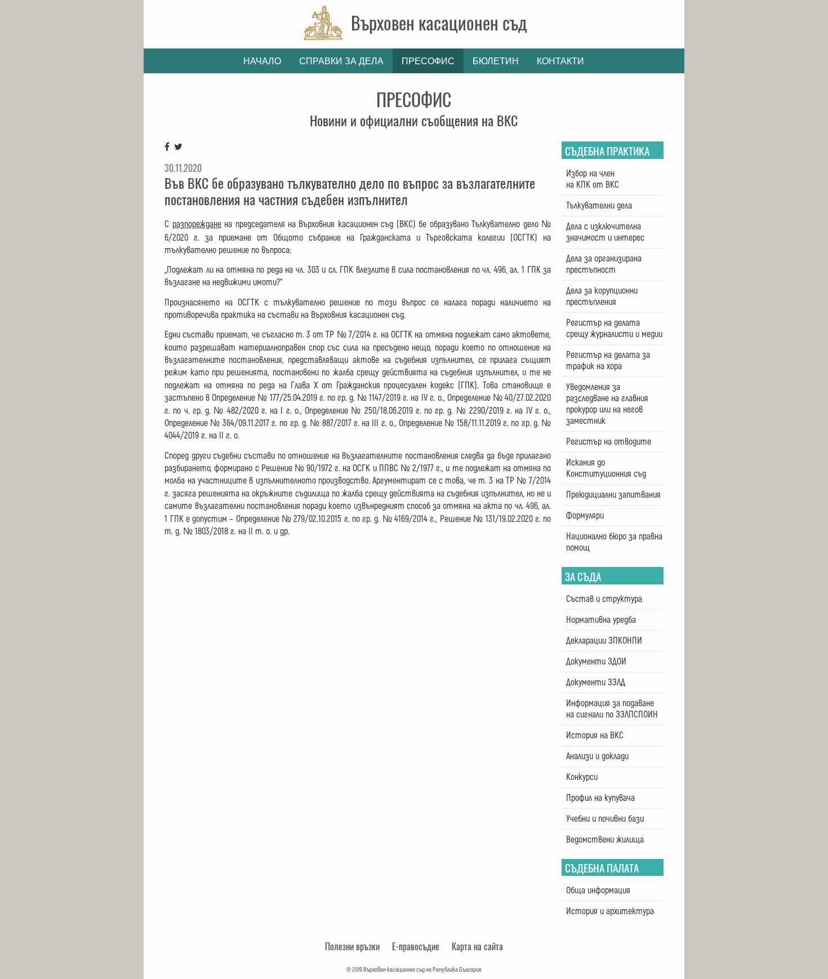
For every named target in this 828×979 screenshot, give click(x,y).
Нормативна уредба (601, 620)
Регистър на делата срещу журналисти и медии (614, 328)
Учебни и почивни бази (605, 819)
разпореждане (196, 224)
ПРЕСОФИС (428, 61)
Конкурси (582, 777)
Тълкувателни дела (599, 205)
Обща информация (598, 890)
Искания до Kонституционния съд (606, 468)
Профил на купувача (600, 798)
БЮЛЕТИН (496, 61)
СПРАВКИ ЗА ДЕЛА (341, 61)
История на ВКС (595, 735)
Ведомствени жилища (605, 839)
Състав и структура (604, 599)
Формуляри (585, 515)
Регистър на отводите (608, 442)
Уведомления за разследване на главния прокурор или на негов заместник (607, 404)
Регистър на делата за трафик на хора (608, 360)
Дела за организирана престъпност (604, 264)
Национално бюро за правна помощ (614, 542)
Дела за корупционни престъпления (602, 296)
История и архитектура (610, 911)
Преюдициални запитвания (613, 494)
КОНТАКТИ (560, 61)
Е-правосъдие (415, 946)
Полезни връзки (352, 946)
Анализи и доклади (597, 756)
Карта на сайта (477, 946)
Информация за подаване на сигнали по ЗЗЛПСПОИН (612, 709)
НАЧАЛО (262, 61)
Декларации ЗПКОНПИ (604, 640)
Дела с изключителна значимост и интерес (605, 232)
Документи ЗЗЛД (595, 682)
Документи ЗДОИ (596, 661)
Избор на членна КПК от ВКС (592, 179)
